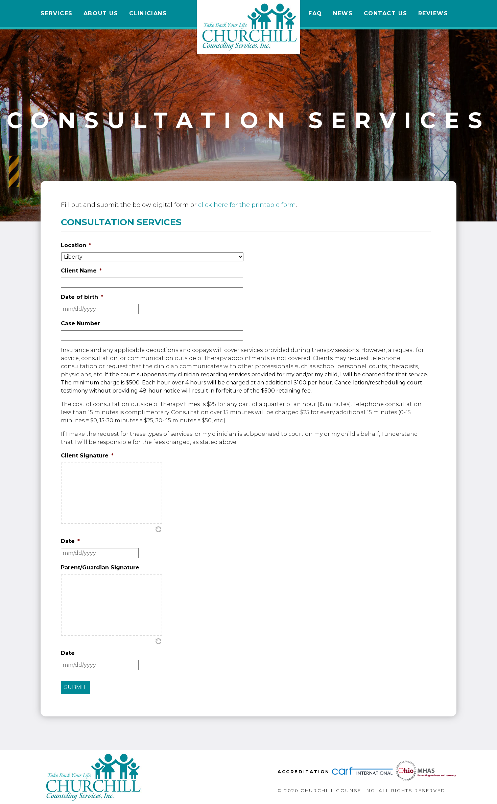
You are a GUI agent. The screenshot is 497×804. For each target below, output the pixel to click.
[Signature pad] (111, 493)
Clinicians (148, 13)
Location (76, 245)
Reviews (433, 13)
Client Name (81, 270)
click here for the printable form (247, 205)
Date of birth (82, 297)
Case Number (80, 323)
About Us (101, 13)
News (343, 13)
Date (70, 541)
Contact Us (385, 13)
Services (57, 13)
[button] (158, 529)
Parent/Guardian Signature (100, 567)
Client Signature (87, 455)
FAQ (315, 13)
